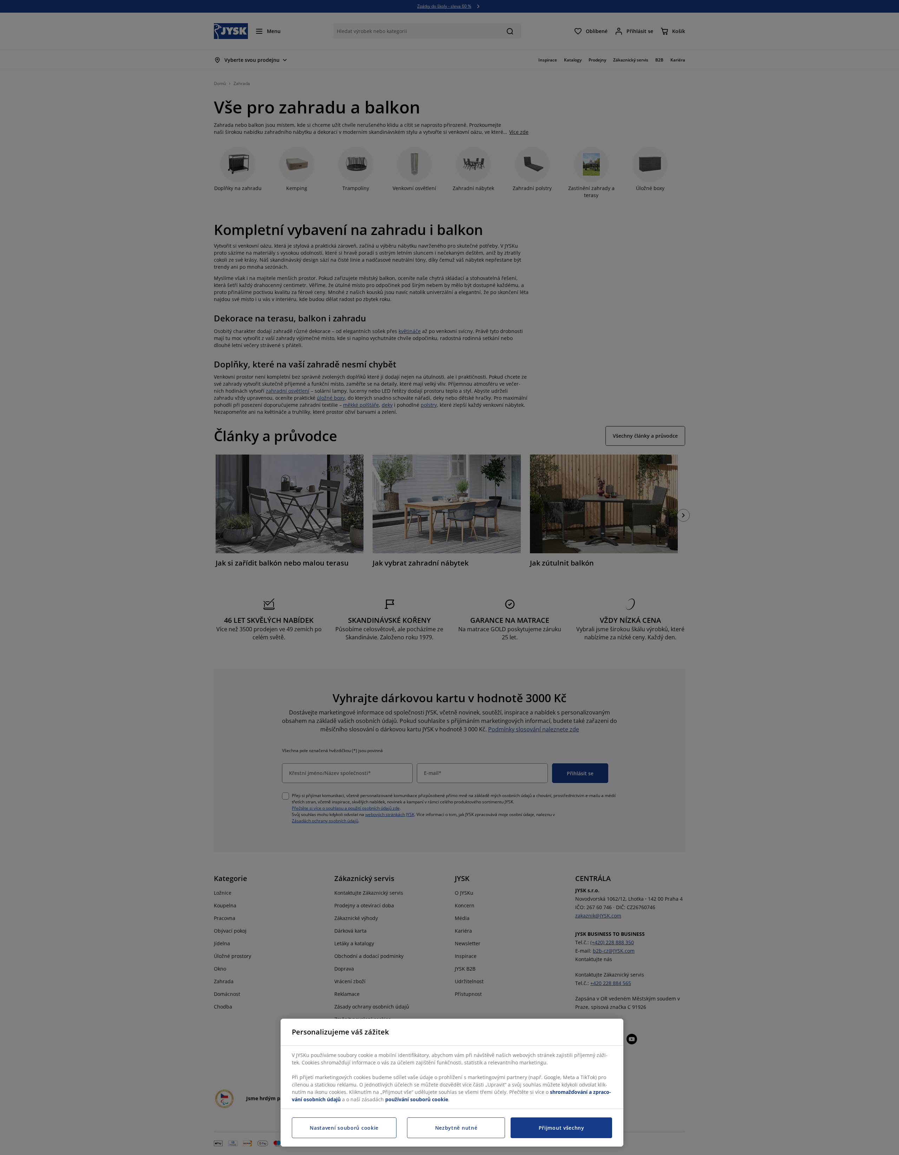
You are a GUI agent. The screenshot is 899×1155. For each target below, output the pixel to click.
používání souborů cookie (416, 1099)
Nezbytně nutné (456, 1127)
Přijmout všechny (561, 1127)
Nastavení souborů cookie (344, 1127)
